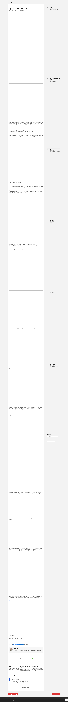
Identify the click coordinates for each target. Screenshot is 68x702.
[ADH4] (14, 661)
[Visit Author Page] (11, 649)
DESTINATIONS (22, 10)
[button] (60, 2)
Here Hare (10, 2)
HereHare (16, 10)
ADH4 (10, 666)
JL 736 (18, 638)
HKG (10, 638)
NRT (21, 638)
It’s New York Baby (56, 694)
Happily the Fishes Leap (13, 694)
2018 (20, 10)
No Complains (35, 666)
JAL (12, 638)
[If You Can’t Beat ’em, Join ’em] (25, 661)
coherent (13, 678)
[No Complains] (37, 661)
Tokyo (25, 10)
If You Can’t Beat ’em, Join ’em (25, 667)
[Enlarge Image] (26, 46)
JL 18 (15, 638)
